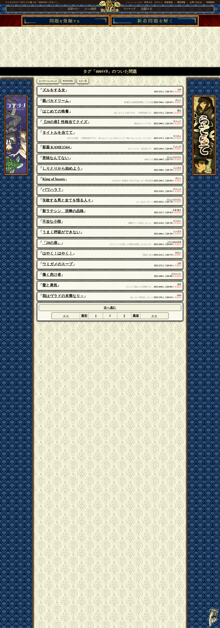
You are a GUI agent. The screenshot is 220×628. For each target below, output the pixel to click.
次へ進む (110, 307)
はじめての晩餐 (55, 111)
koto (179, 89)
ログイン (158, 2)
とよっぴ (177, 146)
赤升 (179, 284)
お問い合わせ (196, 2)
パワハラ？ (51, 190)
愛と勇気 (49, 285)
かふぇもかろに (174, 157)
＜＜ (66, 315)
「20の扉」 (51, 243)
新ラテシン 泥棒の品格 (63, 211)
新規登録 (168, 2)
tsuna (179, 295)
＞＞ (154, 315)
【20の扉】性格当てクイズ (64, 122)
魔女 (179, 110)
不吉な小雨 (51, 221)
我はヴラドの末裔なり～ (63, 296)
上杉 (179, 263)
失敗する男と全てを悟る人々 (66, 200)
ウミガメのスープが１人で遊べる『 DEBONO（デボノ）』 (32, 2)
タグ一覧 (83, 81)
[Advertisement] (110, 45)
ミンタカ (177, 167)
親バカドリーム (55, 101)
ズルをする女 (53, 90)
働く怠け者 (51, 274)
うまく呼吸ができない (61, 232)
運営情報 (181, 2)
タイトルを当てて (57, 132)
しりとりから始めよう (61, 168)
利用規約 (210, 2)
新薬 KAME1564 (56, 147)
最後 (136, 315)
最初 (84, 315)
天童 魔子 (177, 210)
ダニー (178, 100)
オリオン (177, 136)
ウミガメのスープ (57, 264)
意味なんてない (55, 158)
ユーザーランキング (48, 81)
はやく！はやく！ (57, 253)
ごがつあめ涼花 (174, 242)
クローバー (176, 274)
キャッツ (177, 121)
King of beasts (53, 179)
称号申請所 (68, 81)
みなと (178, 252)
